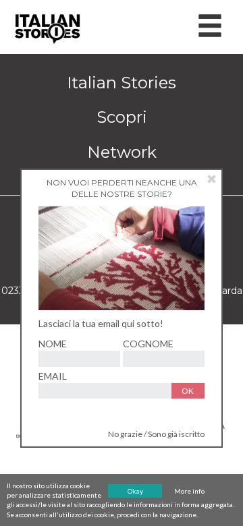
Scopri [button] (122, 117)
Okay (135, 491)
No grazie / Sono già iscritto (156, 434)
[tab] (122, 82)
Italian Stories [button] (121, 82)
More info (189, 491)
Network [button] (122, 152)
